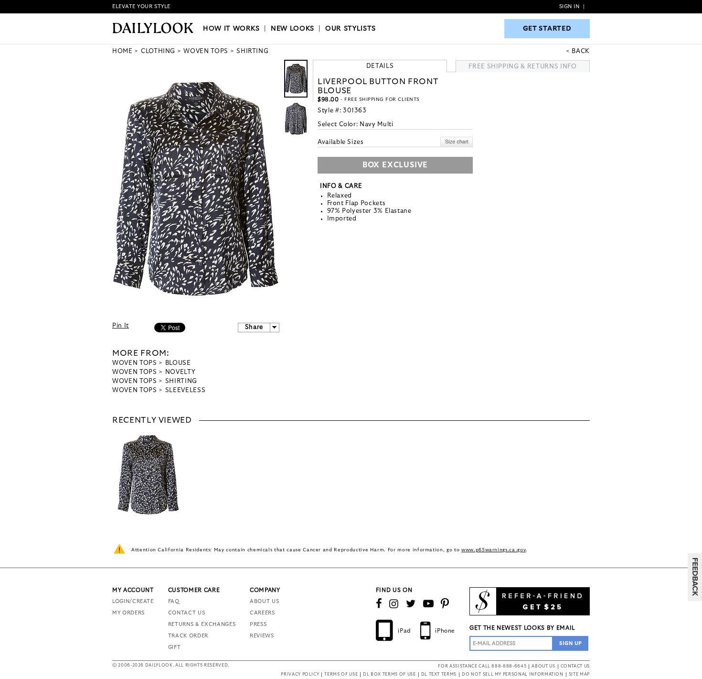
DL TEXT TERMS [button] (439, 674)
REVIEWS (262, 635)
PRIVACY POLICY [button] (300, 674)
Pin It (120, 326)
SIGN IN (569, 6)
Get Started (547, 28)
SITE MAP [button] (579, 674)
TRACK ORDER (188, 635)
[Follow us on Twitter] (411, 604)
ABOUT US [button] (543, 666)
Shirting (181, 381)
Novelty (180, 372)
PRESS (258, 624)
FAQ (174, 601)
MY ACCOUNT (133, 590)
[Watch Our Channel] (428, 604)
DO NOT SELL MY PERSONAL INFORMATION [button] (513, 674)
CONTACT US (186, 612)
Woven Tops (134, 363)
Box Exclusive (395, 165)
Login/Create (133, 601)
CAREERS (262, 612)
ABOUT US (264, 601)
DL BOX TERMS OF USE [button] (389, 674)
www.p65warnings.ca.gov (493, 550)
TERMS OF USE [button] (341, 674)
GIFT (174, 647)
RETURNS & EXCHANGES (201, 624)
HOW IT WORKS (231, 28)
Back (581, 51)
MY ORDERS (128, 612)
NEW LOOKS (292, 28)
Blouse (178, 363)
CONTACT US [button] (575, 666)
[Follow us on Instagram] (394, 604)
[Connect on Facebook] (379, 604)
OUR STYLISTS (350, 28)
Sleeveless (185, 390)
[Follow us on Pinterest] (445, 604)
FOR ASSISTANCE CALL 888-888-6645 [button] (482, 666)
